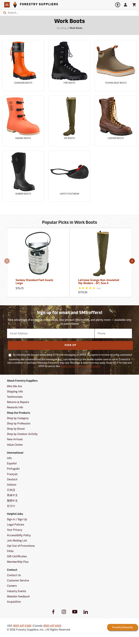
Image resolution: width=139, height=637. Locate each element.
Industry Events (16, 591)
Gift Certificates (17, 556)
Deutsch (12, 479)
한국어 (11, 506)
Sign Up (70, 345)
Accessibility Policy (19, 535)
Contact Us (14, 575)
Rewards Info (15, 407)
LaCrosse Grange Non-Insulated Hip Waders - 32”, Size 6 (98, 282)
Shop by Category (18, 418)
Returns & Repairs (18, 402)
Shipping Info (15, 391)
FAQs (10, 551)
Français (12, 474)
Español (12, 463)
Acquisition (14, 602)
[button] (7, 261)
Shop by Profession (18, 423)
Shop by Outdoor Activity (22, 434)
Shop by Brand (16, 429)
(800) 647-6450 (52, 625)
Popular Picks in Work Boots (69, 223)
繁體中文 (12, 500)
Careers (12, 586)
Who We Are (14, 386)
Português (13, 468)
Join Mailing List (17, 540)
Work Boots (69, 21)
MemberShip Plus (17, 562)
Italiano (11, 484)
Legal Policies (15, 524)
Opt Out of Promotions (21, 546)
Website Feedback (18, 596)
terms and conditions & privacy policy (80, 366)
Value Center (15, 445)
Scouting (61, 28)
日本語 (11, 490)
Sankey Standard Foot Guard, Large (34, 282)
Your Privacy (14, 530)
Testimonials (15, 397)
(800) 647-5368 (22, 625)
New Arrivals (15, 439)
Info (9, 458)
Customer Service (18, 580)
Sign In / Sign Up (17, 519)
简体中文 (12, 495)
